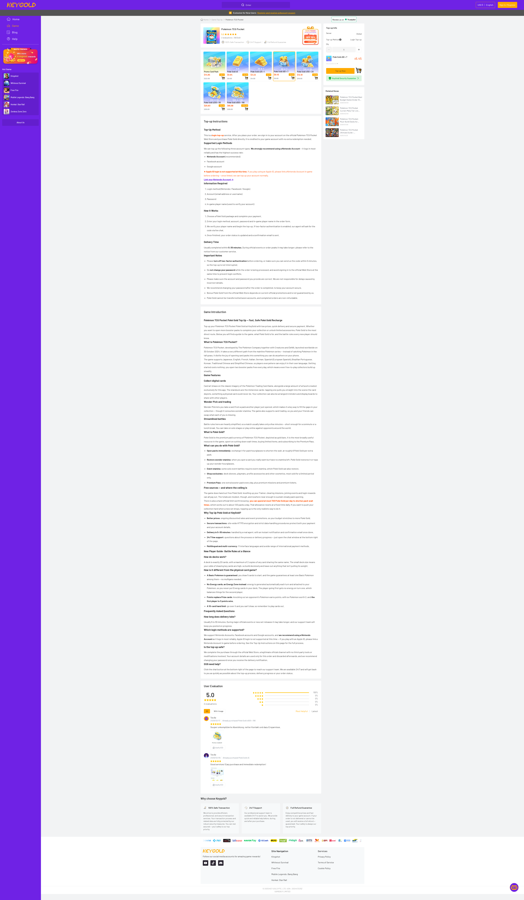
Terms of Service (326, 862)
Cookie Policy (324, 868)
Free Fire (275, 868)
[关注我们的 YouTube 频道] (205, 863)
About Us (20, 122)
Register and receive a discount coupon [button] (276, 12)
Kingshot (275, 856)
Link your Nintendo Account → (218, 179)
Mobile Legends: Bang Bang (284, 874)
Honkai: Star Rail (279, 880)
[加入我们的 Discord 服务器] (221, 863)
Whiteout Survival (279, 862)
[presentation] (20, 25)
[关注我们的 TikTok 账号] (213, 863)
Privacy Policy (324, 856)
